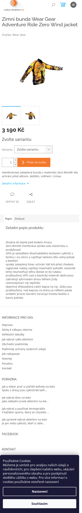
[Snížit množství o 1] (15, 164)
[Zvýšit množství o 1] (15, 160)
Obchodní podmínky (15, 344)
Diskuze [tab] (20, 218)
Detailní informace (14, 183)
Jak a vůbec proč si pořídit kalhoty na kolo (28, 386)
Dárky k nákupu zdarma (17, 329)
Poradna (7, 363)
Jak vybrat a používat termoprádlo (23, 408)
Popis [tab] (8, 218)
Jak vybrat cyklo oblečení (17, 339)
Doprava (7, 325)
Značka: (14, 35)
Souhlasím (39, 504)
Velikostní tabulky (13, 334)
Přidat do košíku (36, 162)
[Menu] (73, 5)
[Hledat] (53, 5)
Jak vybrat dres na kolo (16, 397)
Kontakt (7, 368)
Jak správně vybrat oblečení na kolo (24, 419)
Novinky (7, 358)
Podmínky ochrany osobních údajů (24, 349)
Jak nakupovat (11, 354)
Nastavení (39, 491)
